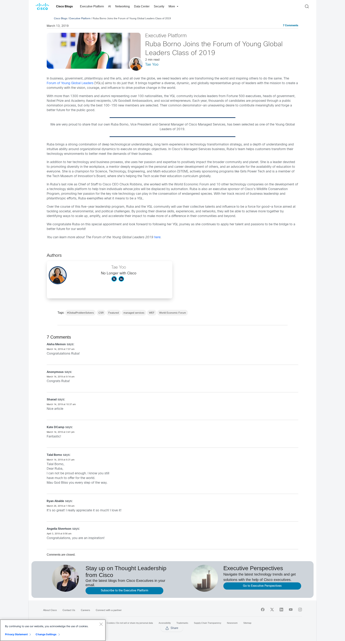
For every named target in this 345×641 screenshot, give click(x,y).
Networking (122, 6)
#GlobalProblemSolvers (80, 312)
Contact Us (69, 610)
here (157, 237)
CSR (101, 312)
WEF (152, 312)
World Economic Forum (172, 312)
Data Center (142, 6)
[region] (53, 630)
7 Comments (290, 25)
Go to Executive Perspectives (262, 586)
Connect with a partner (109, 610)
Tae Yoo (151, 64)
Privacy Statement (16, 634)
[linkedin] (281, 609)
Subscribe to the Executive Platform (124, 590)
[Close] (101, 624)
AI (109, 6)
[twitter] (272, 609)
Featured (113, 312)
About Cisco (50, 610)
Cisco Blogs (64, 6)
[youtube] (291, 609)
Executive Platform (92, 6)
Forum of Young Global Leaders (70, 83)
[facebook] (262, 609)
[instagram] (300, 609)
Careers (85, 610)
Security (159, 6)
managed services (133, 312)
